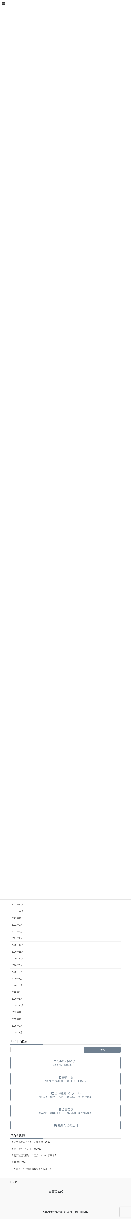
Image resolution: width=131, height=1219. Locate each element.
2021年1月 (17, 938)
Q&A (15, 1182)
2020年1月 (17, 998)
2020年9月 (17, 965)
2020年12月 (18, 945)
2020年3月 (17, 985)
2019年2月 (17, 1032)
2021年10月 (18, 918)
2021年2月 (17, 931)
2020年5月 (17, 978)
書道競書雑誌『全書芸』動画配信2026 (31, 1142)
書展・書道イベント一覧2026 (26, 1148)
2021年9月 (17, 925)
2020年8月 (17, 972)
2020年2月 (17, 992)
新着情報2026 (19, 1162)
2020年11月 (17, 952)
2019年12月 (18, 1005)
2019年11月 (17, 1012)
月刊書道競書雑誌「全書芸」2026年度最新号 (34, 1155)
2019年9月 (17, 1025)
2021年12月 (18, 904)
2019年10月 (18, 1019)
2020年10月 (18, 958)
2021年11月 (17, 911)
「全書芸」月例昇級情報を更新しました (32, 1169)
